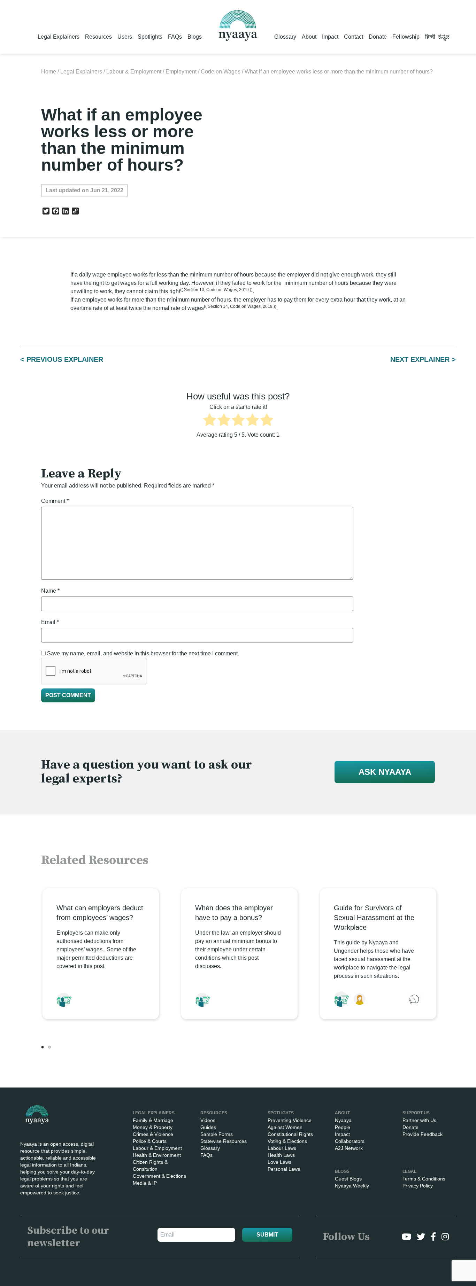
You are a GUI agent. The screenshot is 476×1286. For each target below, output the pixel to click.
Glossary (285, 37)
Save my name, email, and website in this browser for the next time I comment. (143, 653)
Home (48, 72)
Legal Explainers (58, 37)
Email (50, 622)
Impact (330, 37)
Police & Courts (150, 1141)
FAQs (175, 37)
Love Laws (279, 1162)
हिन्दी (430, 37)
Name (50, 591)
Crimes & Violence (153, 1134)
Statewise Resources (223, 1141)
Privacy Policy (417, 1185)
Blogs (194, 37)
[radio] (209, 421)
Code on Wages (220, 72)
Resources (98, 37)
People (342, 1127)
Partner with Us (419, 1120)
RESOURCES (213, 1112)
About (309, 37)
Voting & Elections (287, 1141)
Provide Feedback (422, 1134)
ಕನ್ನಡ (444, 37)
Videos (207, 1120)
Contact (353, 37)
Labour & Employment (133, 72)
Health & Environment (157, 1155)
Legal (409, 1171)
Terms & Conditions (423, 1179)
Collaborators (349, 1141)
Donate (378, 37)
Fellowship (406, 37)
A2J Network (349, 1148)
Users (124, 37)
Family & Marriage (153, 1120)
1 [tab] (42, 1047)
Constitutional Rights (290, 1134)
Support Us (416, 1112)
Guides (208, 1127)
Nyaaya (343, 1120)
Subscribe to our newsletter (68, 1236)
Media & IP (145, 1183)
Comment (55, 501)
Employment (181, 72)
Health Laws (281, 1155)
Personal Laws (284, 1169)
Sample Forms (216, 1134)
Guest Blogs (348, 1179)
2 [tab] (49, 1047)
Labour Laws (282, 1148)
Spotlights (150, 37)
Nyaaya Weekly (352, 1185)
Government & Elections (159, 1176)
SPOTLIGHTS (281, 1112)
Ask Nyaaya (385, 772)
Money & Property (152, 1127)
